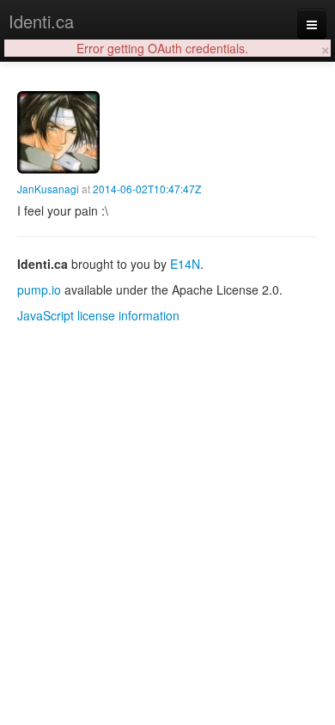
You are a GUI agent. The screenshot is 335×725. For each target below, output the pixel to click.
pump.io (39, 289)
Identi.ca (41, 21)
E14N (185, 263)
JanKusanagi (48, 188)
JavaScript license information (98, 315)
